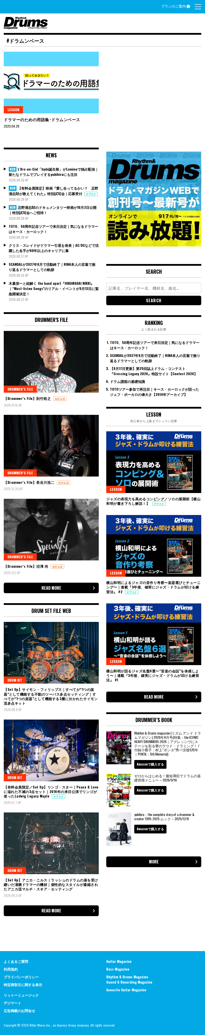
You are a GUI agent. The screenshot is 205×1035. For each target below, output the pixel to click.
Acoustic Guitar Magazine (126, 989)
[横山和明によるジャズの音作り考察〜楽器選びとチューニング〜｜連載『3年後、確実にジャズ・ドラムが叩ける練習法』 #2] (153, 546)
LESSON (13, 109)
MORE (154, 862)
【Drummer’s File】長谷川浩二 (30, 482)
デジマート (12, 1002)
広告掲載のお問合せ (19, 1010)
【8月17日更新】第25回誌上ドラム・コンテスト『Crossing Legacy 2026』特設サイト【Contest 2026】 (154, 371)
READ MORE (51, 588)
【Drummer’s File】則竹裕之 (28, 398)
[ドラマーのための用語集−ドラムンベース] (51, 82)
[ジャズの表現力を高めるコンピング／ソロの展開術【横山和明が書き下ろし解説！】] (153, 462)
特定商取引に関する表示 (23, 984)
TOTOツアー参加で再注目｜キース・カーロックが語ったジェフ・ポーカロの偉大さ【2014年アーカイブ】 (154, 391)
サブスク (91, 194)
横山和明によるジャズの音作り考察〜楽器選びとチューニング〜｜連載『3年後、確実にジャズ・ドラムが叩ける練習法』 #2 (153, 587)
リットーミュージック (21, 995)
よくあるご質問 (16, 961)
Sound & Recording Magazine (129, 982)
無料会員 (60, 399)
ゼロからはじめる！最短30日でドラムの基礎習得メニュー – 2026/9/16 (167, 777)
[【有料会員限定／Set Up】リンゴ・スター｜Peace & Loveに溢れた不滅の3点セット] (51, 750)
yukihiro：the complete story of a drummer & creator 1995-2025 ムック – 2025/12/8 (164, 816)
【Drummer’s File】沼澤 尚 (27, 566)
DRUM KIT (15, 680)
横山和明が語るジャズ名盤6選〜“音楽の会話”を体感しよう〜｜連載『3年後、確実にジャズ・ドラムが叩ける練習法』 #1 (152, 675)
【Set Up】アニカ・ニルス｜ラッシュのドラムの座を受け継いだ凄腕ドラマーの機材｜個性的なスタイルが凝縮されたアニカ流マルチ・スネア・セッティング (51, 884)
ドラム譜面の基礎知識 (127, 381)
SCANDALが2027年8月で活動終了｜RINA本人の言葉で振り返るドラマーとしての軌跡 (52, 266)
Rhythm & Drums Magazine (127, 976)
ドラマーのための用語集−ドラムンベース (42, 119)
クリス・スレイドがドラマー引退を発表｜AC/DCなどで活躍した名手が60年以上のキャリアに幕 (54, 248)
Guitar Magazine (119, 961)
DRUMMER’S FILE (20, 389)
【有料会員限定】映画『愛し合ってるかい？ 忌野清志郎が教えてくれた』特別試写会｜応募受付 (53, 190)
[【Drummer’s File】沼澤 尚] (51, 529)
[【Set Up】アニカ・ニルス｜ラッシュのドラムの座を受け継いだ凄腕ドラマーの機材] (51, 843)
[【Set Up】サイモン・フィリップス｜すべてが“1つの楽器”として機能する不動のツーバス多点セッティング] (51, 653)
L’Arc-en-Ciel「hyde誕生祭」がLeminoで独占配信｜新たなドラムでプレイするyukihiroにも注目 (53, 171)
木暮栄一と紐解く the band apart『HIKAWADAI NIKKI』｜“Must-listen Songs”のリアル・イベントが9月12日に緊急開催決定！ (54, 288)
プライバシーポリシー (21, 976)
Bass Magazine (117, 969)
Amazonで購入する (150, 764)
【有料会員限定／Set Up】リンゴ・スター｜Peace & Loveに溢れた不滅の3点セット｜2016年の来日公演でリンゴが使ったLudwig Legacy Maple (51, 791)
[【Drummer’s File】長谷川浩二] (51, 446)
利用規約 (11, 969)
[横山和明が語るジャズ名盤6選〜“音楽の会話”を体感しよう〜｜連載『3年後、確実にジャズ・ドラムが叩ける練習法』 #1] (153, 634)
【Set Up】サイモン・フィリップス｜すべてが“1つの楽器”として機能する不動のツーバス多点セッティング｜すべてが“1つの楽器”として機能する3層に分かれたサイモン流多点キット (51, 696)
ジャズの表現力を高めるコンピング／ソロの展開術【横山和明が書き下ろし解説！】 (153, 501)
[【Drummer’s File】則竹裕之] (51, 362)
